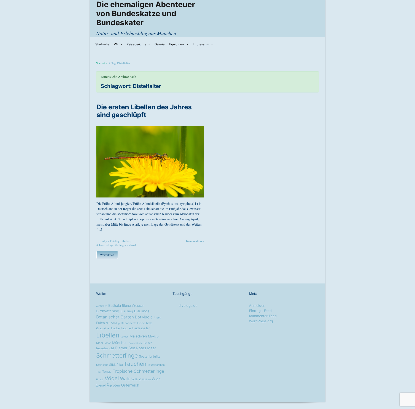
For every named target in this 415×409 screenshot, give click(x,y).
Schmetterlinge (104, 245)
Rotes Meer (146, 348)
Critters (155, 317)
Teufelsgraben (156, 364)
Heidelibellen (141, 328)
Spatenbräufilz (149, 356)
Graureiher (103, 328)
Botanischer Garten (115, 317)
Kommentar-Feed (263, 316)
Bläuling (126, 311)
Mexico (153, 336)
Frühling (114, 241)
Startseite (101, 63)
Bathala (114, 305)
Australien (101, 306)
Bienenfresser (133, 306)
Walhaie (146, 379)
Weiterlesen (107, 255)
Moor (99, 343)
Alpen (105, 241)
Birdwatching (107, 311)
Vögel (112, 378)
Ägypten (113, 385)
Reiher (148, 343)
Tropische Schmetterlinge (138, 371)
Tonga (107, 372)
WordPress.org (261, 321)
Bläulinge (142, 311)
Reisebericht (105, 348)
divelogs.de (188, 305)
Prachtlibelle (135, 343)
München (120, 343)
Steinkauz (102, 364)
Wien (156, 379)
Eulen (100, 323)
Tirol (98, 372)
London (124, 336)
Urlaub (100, 379)
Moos (107, 343)
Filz (108, 323)
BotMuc (142, 317)
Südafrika (116, 365)
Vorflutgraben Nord (125, 245)
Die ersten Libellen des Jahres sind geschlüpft (144, 111)
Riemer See (125, 348)
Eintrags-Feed (260, 311)
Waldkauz (130, 378)
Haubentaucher (121, 328)
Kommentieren (195, 241)
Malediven (138, 336)
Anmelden (257, 305)
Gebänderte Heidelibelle (136, 323)
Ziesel (101, 385)
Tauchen (135, 363)
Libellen (125, 241)
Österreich (130, 385)
